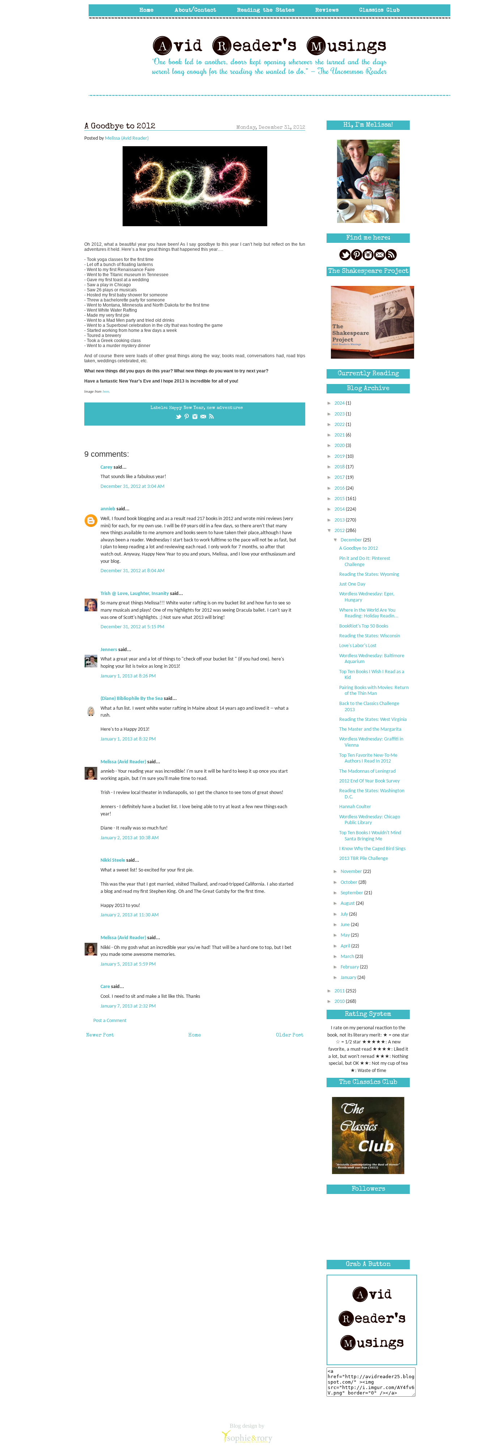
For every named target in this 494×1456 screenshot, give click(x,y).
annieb (108, 509)
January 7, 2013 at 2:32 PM (128, 1006)
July (345, 914)
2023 (340, 414)
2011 (340, 991)
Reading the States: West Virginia (373, 719)
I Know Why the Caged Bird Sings (372, 849)
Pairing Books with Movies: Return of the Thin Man (374, 691)
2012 (340, 530)
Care (105, 986)
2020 (340, 445)
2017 (340, 477)
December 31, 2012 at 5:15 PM (132, 627)
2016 (340, 488)
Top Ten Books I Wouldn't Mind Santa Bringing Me (370, 836)
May (346, 935)
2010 (340, 1001)
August (348, 903)
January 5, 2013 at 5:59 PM (128, 964)
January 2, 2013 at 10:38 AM (130, 838)
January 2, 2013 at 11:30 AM (130, 915)
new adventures (224, 408)
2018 (340, 467)
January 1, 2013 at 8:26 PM (128, 676)
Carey (106, 467)
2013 (340, 520)
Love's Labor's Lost (357, 646)
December (352, 540)
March (348, 956)
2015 (340, 499)
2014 (340, 509)
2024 (340, 403)
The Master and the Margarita (370, 729)
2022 (340, 424)
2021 (340, 435)
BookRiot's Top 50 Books (363, 626)
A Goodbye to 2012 (358, 548)
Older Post (289, 1035)
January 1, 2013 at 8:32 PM (128, 739)
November (352, 871)
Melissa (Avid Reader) (123, 762)
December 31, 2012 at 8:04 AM (133, 571)
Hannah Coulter (355, 807)
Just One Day (352, 584)
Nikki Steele (113, 860)
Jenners (109, 650)
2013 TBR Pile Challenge (363, 858)
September (352, 893)
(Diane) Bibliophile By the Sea (132, 698)
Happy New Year (186, 408)
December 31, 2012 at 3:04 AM (133, 486)
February (350, 967)
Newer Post (100, 1035)
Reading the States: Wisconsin (369, 636)
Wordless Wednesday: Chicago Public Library (369, 820)
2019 (340, 456)
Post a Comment (110, 1021)
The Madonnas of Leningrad (367, 771)
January (349, 977)
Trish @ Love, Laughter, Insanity (135, 593)
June (346, 925)
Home (194, 1035)
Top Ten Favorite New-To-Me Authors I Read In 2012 (368, 758)
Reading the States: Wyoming (369, 574)
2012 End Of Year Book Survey (369, 781)
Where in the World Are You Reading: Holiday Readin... (369, 613)
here (106, 391)
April (346, 946)
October (349, 882)
